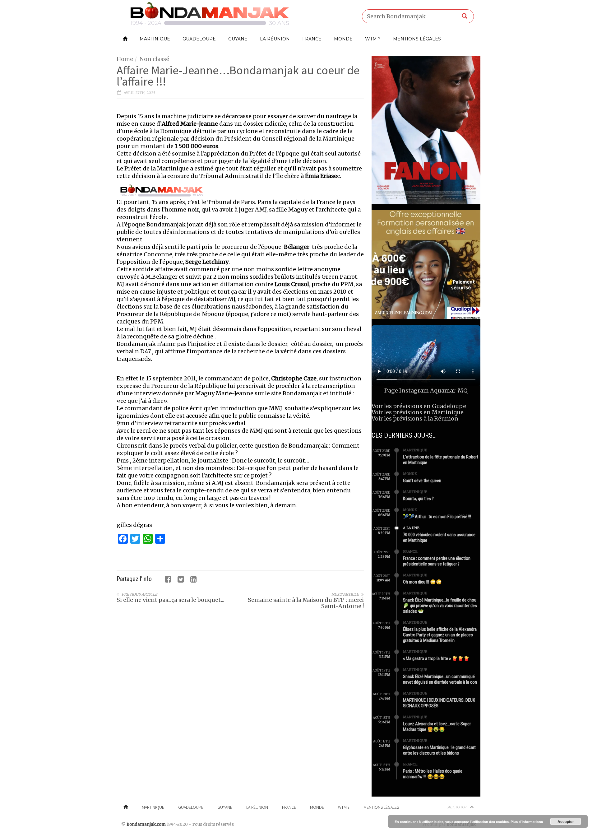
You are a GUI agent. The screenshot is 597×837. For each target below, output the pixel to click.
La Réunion (275, 39)
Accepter (566, 821)
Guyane (238, 39)
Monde (343, 39)
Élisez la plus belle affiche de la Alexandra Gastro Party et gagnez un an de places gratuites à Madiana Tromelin (440, 634)
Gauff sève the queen (422, 480)
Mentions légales (417, 39)
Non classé (154, 59)
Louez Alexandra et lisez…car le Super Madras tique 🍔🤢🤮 (437, 726)
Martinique (155, 39)
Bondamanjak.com (146, 824)
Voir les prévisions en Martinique (418, 412)
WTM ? (373, 39)
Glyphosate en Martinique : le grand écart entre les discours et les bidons (439, 750)
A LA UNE (411, 528)
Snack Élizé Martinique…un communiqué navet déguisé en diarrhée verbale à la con (440, 679)
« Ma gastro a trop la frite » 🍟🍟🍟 (436, 658)
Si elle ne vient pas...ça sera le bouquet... (170, 599)
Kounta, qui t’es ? (418, 498)
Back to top (457, 807)
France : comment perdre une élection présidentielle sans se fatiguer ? (436, 561)
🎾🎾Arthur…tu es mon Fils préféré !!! (437, 516)
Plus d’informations (527, 821)
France (312, 39)
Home (125, 59)
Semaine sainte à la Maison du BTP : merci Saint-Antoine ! (306, 603)
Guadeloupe (199, 39)
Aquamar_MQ (449, 390)
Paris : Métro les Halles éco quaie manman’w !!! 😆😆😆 (432, 773)
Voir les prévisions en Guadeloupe (419, 406)
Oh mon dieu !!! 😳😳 (422, 582)
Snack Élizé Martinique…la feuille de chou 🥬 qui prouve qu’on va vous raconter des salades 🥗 (440, 605)
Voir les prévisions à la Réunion (415, 418)
